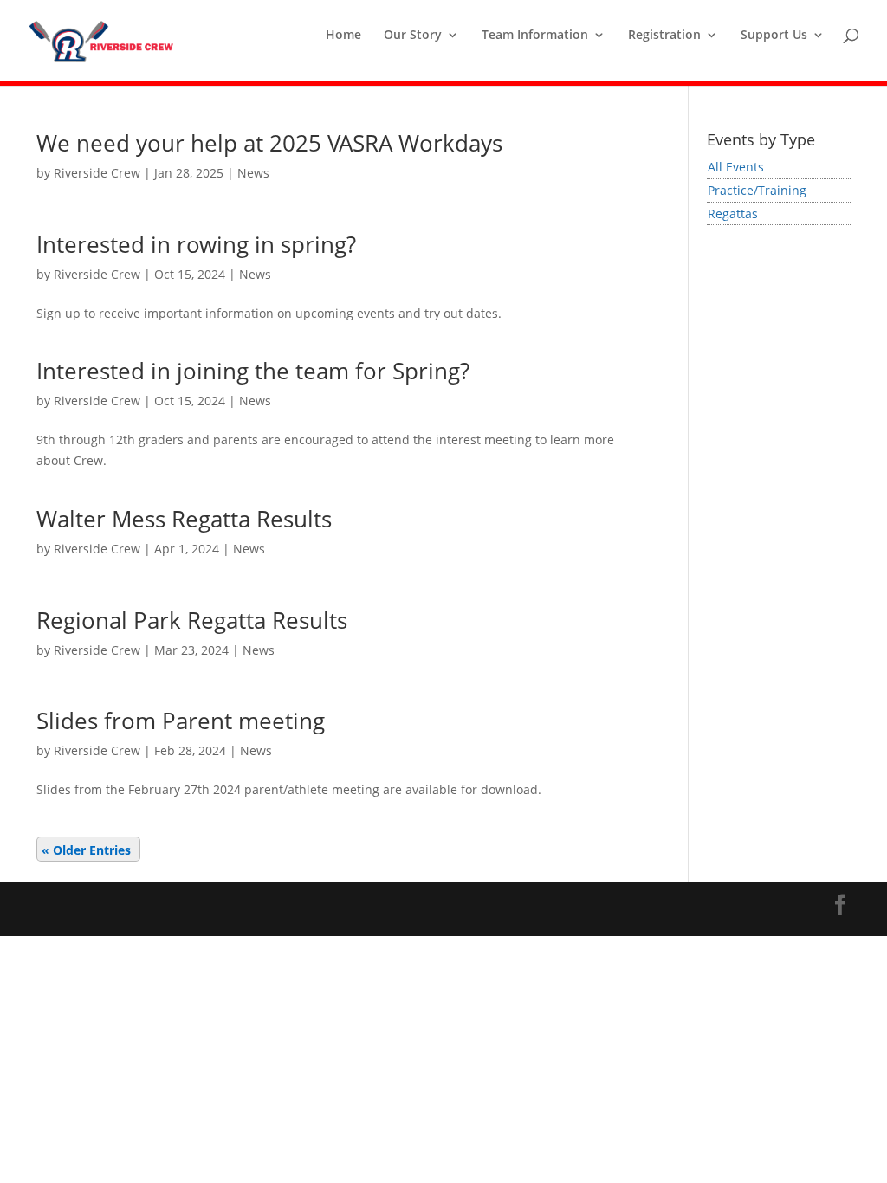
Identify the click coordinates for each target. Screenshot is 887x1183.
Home (343, 35)
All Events (736, 166)
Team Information (535, 35)
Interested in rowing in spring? (196, 244)
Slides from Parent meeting (180, 720)
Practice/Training (757, 190)
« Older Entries (86, 850)
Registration (664, 35)
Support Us (774, 35)
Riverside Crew (97, 173)
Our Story (413, 35)
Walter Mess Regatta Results (184, 518)
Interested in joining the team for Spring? (252, 370)
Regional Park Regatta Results (191, 620)
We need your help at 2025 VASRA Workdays (269, 142)
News (253, 173)
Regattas (733, 213)
